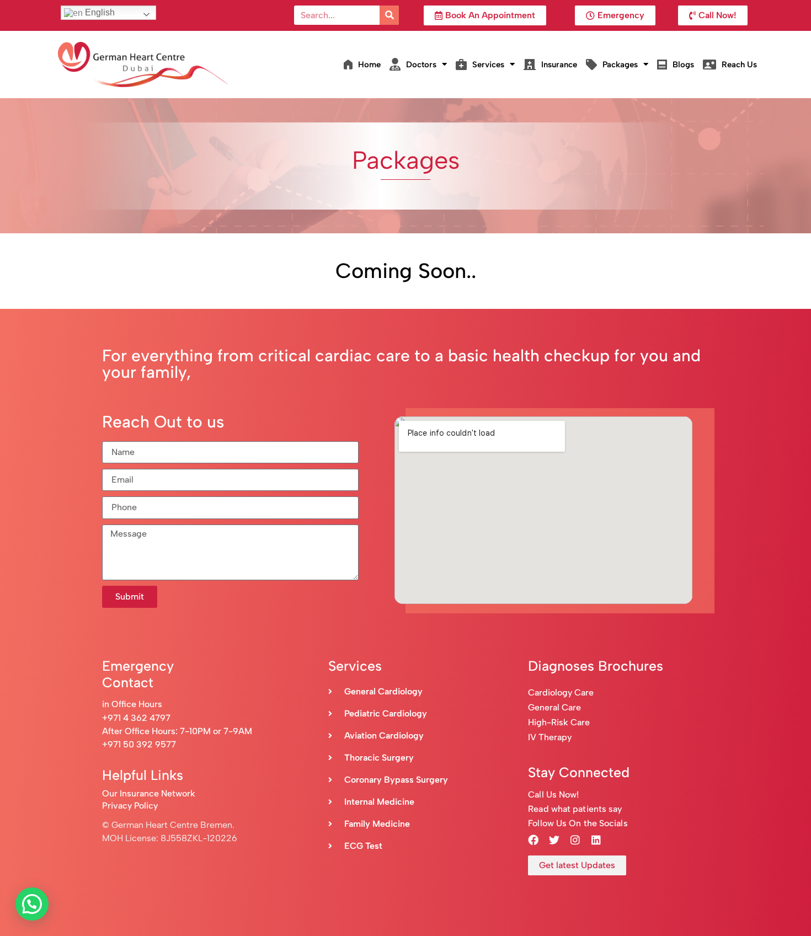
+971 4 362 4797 (136, 718)
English (99, 12)
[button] (32, 904)
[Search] (389, 15)
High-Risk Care (559, 722)
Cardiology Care (562, 692)
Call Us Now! (553, 794)
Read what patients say (575, 809)
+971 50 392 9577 (139, 744)
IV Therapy (550, 737)
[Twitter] (553, 840)
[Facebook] (532, 840)
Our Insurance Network (148, 793)
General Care (554, 707)
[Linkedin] (595, 840)
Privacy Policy (130, 805)
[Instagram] (574, 840)
